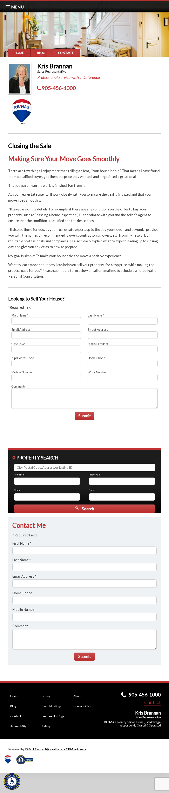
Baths (92, 490)
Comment (20, 626)
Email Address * (22, 329)
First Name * (19, 315)
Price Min (19, 474)
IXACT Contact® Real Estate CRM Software (55, 749)
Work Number (97, 372)
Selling (46, 726)
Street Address (98, 329)
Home (19, 53)
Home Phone (96, 358)
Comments (18, 386)
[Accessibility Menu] (11, 781)
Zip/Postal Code (22, 358)
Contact (66, 53)
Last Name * (96, 315)
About (77, 696)
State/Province (98, 344)
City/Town (18, 344)
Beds (17, 490)
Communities (82, 706)
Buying (46, 696)
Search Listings (51, 706)
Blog (41, 53)
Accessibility (18, 726)
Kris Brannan (55, 66)
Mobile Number (21, 372)
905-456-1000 (59, 88)
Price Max (94, 474)
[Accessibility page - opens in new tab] (26, 765)
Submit (84, 415)
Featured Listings (53, 716)
